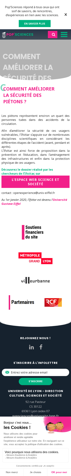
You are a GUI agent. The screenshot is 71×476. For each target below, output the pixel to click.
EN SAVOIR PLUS (34, 23)
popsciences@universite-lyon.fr (35, 416)
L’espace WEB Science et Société (35, 181)
